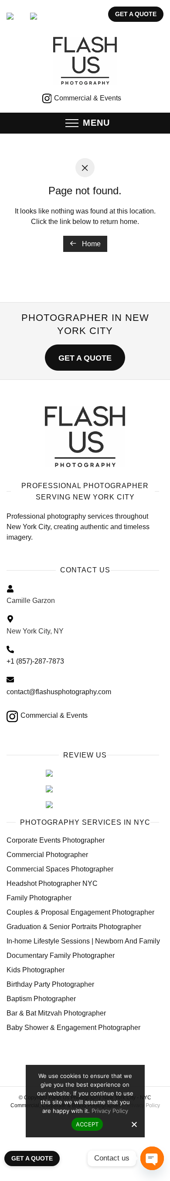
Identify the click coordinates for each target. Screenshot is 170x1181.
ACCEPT (87, 1124)
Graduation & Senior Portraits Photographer (74, 926)
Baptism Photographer (41, 998)
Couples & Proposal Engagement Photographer (80, 912)
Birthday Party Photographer (50, 984)
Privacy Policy (110, 1110)
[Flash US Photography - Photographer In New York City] (85, 436)
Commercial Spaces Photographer (60, 869)
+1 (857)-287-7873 (35, 661)
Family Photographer (39, 898)
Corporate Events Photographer (56, 840)
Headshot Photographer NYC (52, 883)
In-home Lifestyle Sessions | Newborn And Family (83, 941)
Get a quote (135, 13)
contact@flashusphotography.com (59, 692)
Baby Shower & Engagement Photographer (73, 1027)
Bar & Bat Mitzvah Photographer (56, 1013)
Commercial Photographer (47, 854)
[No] (133, 1124)
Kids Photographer (36, 970)
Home (90, 244)
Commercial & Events (86, 98)
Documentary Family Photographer (61, 955)
